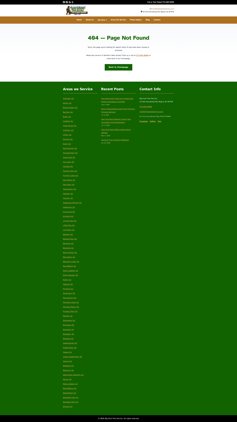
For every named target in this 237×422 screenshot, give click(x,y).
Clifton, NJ (67, 135)
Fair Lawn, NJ (68, 162)
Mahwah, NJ (68, 234)
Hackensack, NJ (69, 189)
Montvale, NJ (68, 244)
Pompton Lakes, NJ (71, 302)
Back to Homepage (118, 67)
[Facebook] (64, 2)
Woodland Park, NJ (70, 402)
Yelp (159, 121)
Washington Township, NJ (73, 375)
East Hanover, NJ (70, 148)
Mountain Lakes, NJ (71, 262)
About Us (90, 20)
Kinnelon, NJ (68, 216)
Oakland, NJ (68, 284)
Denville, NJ (68, 139)
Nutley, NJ (67, 280)
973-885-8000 (142, 55)
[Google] (70, 2)
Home (79, 20)
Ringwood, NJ (68, 325)
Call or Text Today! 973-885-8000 (160, 2)
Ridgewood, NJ (69, 321)
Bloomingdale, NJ (70, 108)
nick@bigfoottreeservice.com (163, 9)
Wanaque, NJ (68, 370)
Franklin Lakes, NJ (70, 176)
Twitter (153, 121)
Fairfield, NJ (68, 167)
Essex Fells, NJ (69, 157)
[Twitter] (67, 2)
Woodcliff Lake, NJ (70, 398)
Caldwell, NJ (68, 121)
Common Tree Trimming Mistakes (115, 140)
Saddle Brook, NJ (70, 343)
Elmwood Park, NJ (70, 153)
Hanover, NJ (68, 198)
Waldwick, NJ (68, 366)
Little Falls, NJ (69, 225)
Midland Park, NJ (70, 239)
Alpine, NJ (67, 103)
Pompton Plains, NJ (71, 307)
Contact (157, 20)
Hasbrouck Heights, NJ (72, 203)
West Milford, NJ (69, 388)
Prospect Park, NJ (70, 311)
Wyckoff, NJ (67, 407)
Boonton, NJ (68, 112)
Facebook (144, 121)
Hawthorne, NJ (69, 207)
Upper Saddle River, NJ (72, 357)
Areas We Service (118, 20)
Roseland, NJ (68, 339)
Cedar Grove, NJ (69, 126)
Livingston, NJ (69, 230)
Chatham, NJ (68, 130)
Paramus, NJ (68, 289)
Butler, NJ (67, 117)
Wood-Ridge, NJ (69, 393)
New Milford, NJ (69, 266)
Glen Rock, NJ (68, 185)
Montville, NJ (68, 248)
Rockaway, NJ (68, 334)
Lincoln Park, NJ (69, 221)
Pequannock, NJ (69, 298)
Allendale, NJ (68, 99)
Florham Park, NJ (70, 171)
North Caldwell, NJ (70, 271)
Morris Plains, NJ (70, 253)
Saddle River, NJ (69, 348)
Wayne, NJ (67, 379)
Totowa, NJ (67, 352)
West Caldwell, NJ (70, 384)
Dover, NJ (67, 144)
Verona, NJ (67, 361)
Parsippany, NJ (69, 293)
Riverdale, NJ (68, 330)
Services (101, 20)
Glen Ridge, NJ (69, 180)
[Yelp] (72, 2)
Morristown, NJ (69, 257)
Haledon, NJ (68, 194)
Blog (148, 20)
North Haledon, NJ (70, 275)
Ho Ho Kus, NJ (69, 212)
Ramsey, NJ (67, 316)
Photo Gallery (136, 20)
